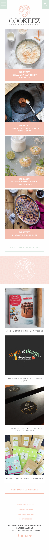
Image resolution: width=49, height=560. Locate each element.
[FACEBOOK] (18, 535)
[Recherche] (45, 4)
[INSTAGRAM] (25, 535)
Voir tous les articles (24, 490)
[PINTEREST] (30, 535)
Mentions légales (26, 514)
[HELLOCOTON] (21, 535)
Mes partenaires (26, 509)
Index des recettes (25, 504)
